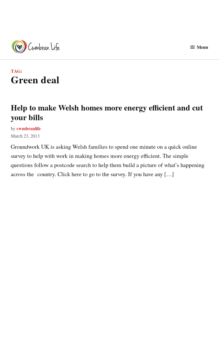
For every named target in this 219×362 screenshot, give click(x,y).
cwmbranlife (29, 128)
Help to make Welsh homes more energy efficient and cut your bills (107, 112)
